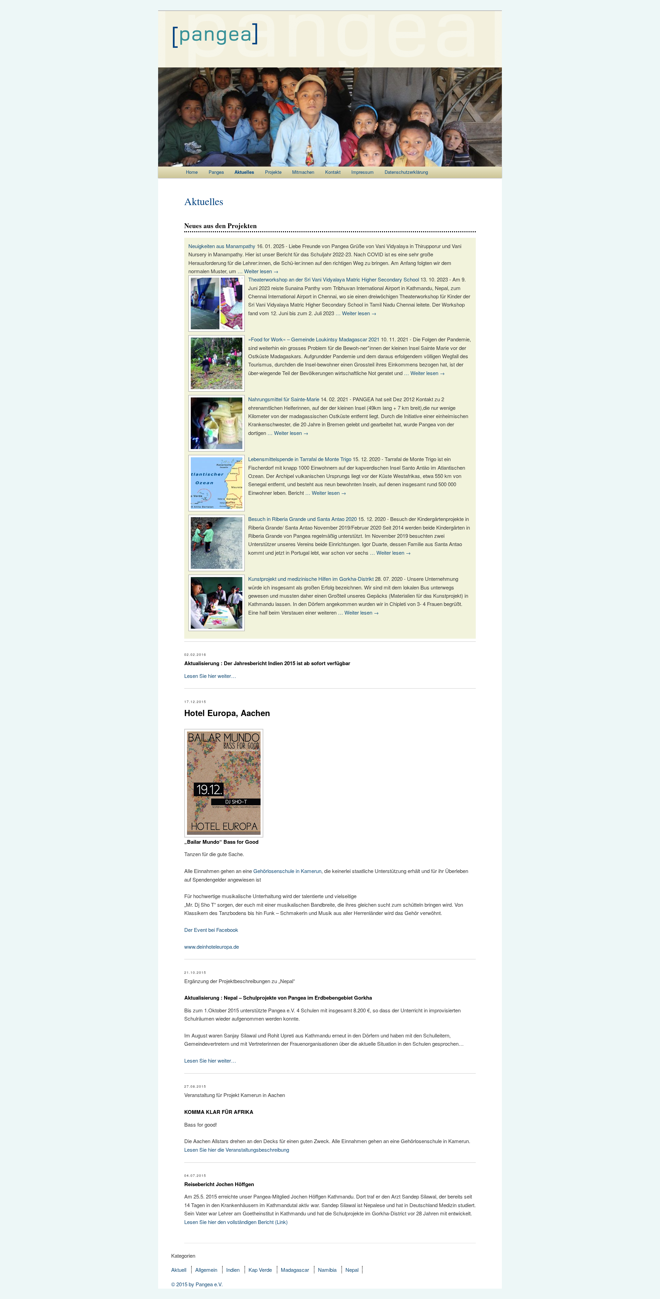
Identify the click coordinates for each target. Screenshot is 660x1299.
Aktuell (178, 1269)
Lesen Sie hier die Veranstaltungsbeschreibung (236, 1149)
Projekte (273, 172)
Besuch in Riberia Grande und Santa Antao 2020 (302, 518)
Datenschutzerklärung (406, 172)
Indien (233, 1269)
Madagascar (295, 1269)
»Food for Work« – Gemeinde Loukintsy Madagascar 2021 (314, 339)
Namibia (327, 1269)
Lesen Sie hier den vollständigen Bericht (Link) (236, 1221)
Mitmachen (303, 172)
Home (192, 172)
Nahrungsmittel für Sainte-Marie (283, 399)
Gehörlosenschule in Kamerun (287, 870)
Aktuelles (244, 172)
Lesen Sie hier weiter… (210, 675)
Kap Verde (260, 1269)
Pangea (216, 172)
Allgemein (206, 1269)
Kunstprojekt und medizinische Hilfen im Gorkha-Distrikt (311, 578)
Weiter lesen (261, 271)
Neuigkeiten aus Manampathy (221, 245)
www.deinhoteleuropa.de (211, 946)
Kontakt (333, 172)
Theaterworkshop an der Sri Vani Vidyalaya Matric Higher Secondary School (333, 279)
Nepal (352, 1269)
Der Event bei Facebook (211, 929)
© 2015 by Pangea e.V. (197, 1284)
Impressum (362, 172)
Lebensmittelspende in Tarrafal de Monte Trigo (299, 458)
